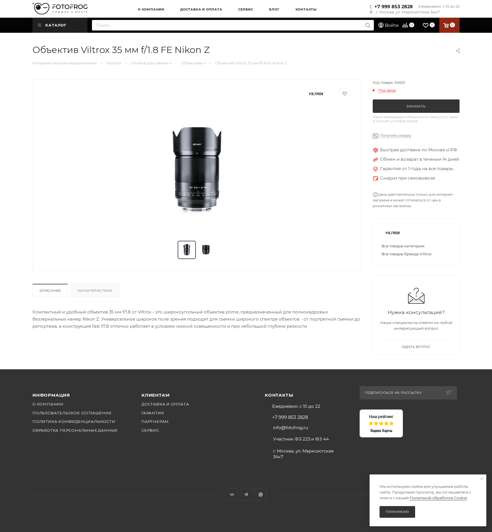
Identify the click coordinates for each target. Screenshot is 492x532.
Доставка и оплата (165, 404)
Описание (50, 291)
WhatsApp (261, 494)
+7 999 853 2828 (393, 6)
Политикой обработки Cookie (438, 498)
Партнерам (155, 421)
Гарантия (153, 413)
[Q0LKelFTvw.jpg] (197, 170)
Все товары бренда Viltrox (407, 254)
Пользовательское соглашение (72, 413)
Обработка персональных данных (74, 430)
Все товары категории (403, 246)
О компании (47, 404)
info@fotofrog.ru (290, 427)
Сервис (150, 430)
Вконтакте (232, 494)
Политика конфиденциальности (73, 421)
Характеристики (95, 291)
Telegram (246, 494)
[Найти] (368, 25)
